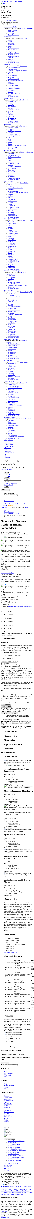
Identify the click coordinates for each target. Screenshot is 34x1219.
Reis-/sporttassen (13, 401)
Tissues (10, 350)
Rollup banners (12, 435)
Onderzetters (11, 214)
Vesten (10, 262)
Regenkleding (12, 246)
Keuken (10, 196)
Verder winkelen (9, 501)
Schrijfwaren (8, 360)
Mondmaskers (12, 349)
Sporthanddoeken (13, 191)
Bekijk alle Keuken (13, 207)
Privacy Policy (8, 1165)
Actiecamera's (12, 74)
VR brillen (11, 77)
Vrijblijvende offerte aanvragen (9, 713)
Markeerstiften (12, 363)
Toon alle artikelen (13, 35)
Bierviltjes (11, 105)
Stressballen (11, 176)
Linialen (10, 427)
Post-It (10, 433)
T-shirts (10, 253)
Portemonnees (12, 244)
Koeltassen (11, 394)
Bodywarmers (12, 223)
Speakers (10, 92)
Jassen (10, 230)
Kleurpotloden (12, 373)
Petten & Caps (12, 240)
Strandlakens (11, 318)
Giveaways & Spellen (10, 150)
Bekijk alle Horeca (13, 110)
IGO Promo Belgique (14, 1144)
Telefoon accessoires (14, 93)
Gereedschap (11, 277)
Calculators (11, 420)
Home (6, 510)
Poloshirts (11, 241)
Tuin (9, 324)
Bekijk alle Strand (13, 321)
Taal (7, 472)
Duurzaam (7, 448)
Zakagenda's (11, 33)
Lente (9, 139)
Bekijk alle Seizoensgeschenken (17, 145)
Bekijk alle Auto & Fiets (15, 297)
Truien (10, 256)
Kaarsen (10, 194)
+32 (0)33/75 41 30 (6, 507)
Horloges (10, 228)
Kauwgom (11, 116)
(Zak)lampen (11, 275)
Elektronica (7, 64)
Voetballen (11, 313)
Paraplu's (10, 305)
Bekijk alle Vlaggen (13, 336)
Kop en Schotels (12, 49)
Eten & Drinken (9, 98)
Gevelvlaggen (12, 331)
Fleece (10, 227)
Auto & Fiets (11, 293)
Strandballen (11, 323)
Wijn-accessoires (12, 215)
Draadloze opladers (13, 85)
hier (2, 1216)
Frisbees (10, 301)
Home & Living (9, 181)
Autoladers (11, 83)
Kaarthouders (12, 423)
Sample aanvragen (6, 706)
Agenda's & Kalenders (10, 27)
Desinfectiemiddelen (14, 344)
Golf (9, 303)
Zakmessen (11, 287)
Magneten (11, 212)
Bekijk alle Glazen (13, 48)
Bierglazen (11, 43)
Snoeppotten (11, 119)
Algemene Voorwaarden (11, 1163)
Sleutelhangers (12, 168)
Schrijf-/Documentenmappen (16, 436)
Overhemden (11, 238)
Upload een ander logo (7, 573)
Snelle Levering (12, 147)
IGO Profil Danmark (14, 1147)
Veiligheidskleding (13, 261)
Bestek (10, 197)
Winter (10, 142)
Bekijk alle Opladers (14, 88)
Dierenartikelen (12, 300)
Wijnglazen (11, 46)
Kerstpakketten (12, 134)
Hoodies (10, 258)
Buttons (10, 160)
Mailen (26, 507)
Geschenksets (12, 132)
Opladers (10, 82)
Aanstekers (11, 153)
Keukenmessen (12, 201)
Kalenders (11, 31)
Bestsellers (7, 451)
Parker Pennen (12, 366)
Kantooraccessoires (13, 425)
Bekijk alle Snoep (13, 121)
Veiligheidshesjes (13, 284)
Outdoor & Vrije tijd (10, 290)
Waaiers (10, 264)
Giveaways (11, 162)
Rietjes (10, 204)
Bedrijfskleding (12, 222)
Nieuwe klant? (8, 485)
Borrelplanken (12, 106)
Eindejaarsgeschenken (14, 131)
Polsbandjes (11, 243)
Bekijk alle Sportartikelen (15, 314)
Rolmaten (11, 280)
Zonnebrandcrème (13, 357)
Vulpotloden (11, 375)
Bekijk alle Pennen (13, 370)
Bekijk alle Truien (13, 259)
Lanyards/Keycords (13, 163)
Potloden (10, 371)
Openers (10, 202)
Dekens (10, 186)
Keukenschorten (12, 209)
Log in (6, 486)
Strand (10, 316)
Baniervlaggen (12, 329)
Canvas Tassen (12, 384)
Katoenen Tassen (13, 393)
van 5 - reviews (11, 1)
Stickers (10, 175)
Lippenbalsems (12, 347)
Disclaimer (7, 1166)
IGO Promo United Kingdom (16, 1157)
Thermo (10, 59)
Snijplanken (11, 205)
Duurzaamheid (8, 1073)
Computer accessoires (14, 67)
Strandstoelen (12, 319)
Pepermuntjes (12, 118)
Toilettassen (11, 353)
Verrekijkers (11, 326)
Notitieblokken (12, 430)
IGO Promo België (10, 1139)
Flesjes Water (12, 101)
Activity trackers (12, 75)
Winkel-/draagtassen (13, 414)
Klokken (10, 210)
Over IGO (7, 1072)
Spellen (10, 173)
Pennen (10, 365)
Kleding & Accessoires (10, 218)
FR (9, 474)
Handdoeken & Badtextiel (15, 188)
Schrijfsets (11, 378)
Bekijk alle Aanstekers (14, 157)
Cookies (6, 1168)
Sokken (10, 249)
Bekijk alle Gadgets (13, 79)
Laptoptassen (12, 396)
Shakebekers (11, 54)
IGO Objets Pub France (15, 1149)
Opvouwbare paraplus (14, 306)
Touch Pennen (12, 368)
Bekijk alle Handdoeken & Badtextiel (18, 192)
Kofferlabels (11, 404)
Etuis (9, 422)
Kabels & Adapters (13, 87)
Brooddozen (11, 199)
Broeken (10, 225)
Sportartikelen (12, 311)
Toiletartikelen (12, 352)
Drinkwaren (7, 36)
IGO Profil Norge (13, 1159)
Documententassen (13, 386)
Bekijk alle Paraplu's (14, 310)
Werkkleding (11, 266)
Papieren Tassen (12, 399)
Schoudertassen (12, 409)
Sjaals (9, 248)
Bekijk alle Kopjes (13, 56)
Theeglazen (11, 44)
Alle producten (8, 440)
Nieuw (6, 449)
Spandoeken (11, 332)
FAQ (6, 456)
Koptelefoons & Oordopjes (15, 80)
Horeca (10, 103)
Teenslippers (11, 254)
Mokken (10, 57)
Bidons (10, 40)
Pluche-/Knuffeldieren (14, 166)
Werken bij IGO (9, 1075)
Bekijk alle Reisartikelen (15, 406)
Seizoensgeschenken (14, 136)
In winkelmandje (5, 704)
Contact (6, 1087)
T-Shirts (6, 1102)
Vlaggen (10, 327)
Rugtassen (11, 407)
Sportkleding (11, 251)
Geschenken (7, 124)
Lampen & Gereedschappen (12, 271)
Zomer (10, 144)
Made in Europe (9, 452)
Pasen (9, 140)
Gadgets (10, 72)
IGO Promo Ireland (13, 1152)
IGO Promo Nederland (14, 1160)
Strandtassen (11, 410)
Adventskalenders (13, 127)
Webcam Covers (12, 69)
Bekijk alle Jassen (13, 233)
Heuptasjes (11, 389)
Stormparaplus (12, 308)
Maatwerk (7, 457)
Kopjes (10, 51)
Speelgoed (11, 170)
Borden (10, 184)
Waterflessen (11, 61)
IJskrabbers (11, 279)
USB (9, 95)
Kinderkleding (12, 235)
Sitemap (6, 1170)
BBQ (9, 298)
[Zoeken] (18, 461)
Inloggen (7, 477)
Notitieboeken (12, 432)
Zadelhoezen (11, 295)
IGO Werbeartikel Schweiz (15, 1155)
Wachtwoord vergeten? (11, 483)
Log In (6, 1084)
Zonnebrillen (11, 267)
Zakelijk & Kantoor (10, 417)
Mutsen (10, 236)
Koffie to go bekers (13, 53)
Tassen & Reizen (9, 381)
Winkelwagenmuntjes (14, 178)
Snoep (10, 113)
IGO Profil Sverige (13, 1146)
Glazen (10, 41)
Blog (6, 454)
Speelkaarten (11, 171)
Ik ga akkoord (5, 1217)
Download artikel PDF (10, 952)
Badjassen (11, 189)
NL (9, 476)
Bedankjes (11, 129)
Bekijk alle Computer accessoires (17, 70)
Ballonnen (11, 158)
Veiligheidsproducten (14, 282)
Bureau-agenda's (12, 30)
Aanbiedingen (8, 444)
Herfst (10, 137)
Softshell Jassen (12, 231)
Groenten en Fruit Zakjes (15, 388)
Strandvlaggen (12, 334)
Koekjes (10, 111)
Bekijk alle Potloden (14, 376)
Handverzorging (12, 345)
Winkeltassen (8, 1117)
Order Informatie (9, 1085)
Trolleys (10, 412)
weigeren (4, 1211)
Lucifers (10, 165)
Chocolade (11, 114)
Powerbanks (11, 90)
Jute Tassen (11, 391)
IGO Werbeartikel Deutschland (17, 1150)
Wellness (10, 355)
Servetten (10, 108)
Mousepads (11, 428)
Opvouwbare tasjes (13, 397)
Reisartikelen (11, 402)
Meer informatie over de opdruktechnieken (20, 606)
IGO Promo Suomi (13, 1154)
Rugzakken (7, 1099)
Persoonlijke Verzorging (11, 339)
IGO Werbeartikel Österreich (16, 1141)
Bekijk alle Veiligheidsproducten (17, 285)
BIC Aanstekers (12, 155)
